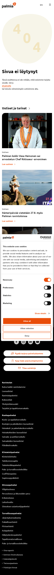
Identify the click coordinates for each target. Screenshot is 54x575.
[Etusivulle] (9, 5)
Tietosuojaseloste (11, 563)
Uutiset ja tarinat (14, 108)
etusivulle (6, 85)
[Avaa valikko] (50, 4)
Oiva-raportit (9, 550)
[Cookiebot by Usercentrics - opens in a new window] (40, 237)
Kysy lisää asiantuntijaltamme (29, 360)
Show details (40, 313)
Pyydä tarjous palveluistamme (29, 353)
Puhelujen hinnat (10, 567)
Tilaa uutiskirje (29, 368)
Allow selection (27, 328)
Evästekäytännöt (10, 559)
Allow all (27, 321)
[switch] (47, 288)
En (41, 5)
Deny (27, 336)
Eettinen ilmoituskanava (13, 554)
